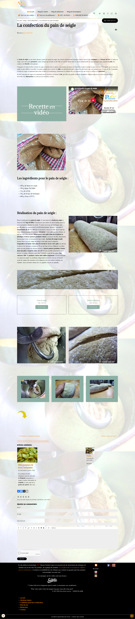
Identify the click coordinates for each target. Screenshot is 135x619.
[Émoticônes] (48, 528)
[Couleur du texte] (28, 528)
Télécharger (42, 307)
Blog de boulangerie (74, 12)
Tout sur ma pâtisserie (47, 15)
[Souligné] (23, 528)
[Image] (41, 528)
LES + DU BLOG (65, 15)
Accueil (31, 12)
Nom (18, 507)
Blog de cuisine (42, 12)
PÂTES (30, 441)
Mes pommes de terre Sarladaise (25, 466)
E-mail (19, 514)
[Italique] (21, 528)
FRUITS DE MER (22, 441)
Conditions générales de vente (60, 617)
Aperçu (53, 528)
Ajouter (22, 559)
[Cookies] (3, 616)
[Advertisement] (67, 46)
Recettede (96, 568)
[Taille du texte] (25, 528)
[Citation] (31, 528)
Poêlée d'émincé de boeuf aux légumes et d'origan (90, 456)
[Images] (113, 565)
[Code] (46, 528)
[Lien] (36, 528)
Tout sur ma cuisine (27, 15)
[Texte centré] (34, 528)
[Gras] (18, 528)
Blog (24, 20)
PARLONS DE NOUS (81, 15)
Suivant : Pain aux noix (108, 436)
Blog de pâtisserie (57, 12)
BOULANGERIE (33, 20)
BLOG (36, 441)
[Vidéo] (43, 528)
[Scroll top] (132, 616)
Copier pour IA (110, 20)
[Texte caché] (39, 528)
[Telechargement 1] (52, 580)
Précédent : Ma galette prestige (30, 436)
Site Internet (21, 521)
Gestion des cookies (78, 617)
